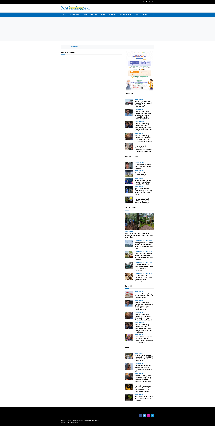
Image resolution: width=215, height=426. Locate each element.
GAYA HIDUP (112, 14)
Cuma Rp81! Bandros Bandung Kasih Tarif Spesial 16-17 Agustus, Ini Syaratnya (144, 267)
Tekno (136, 14)
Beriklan (97, 420)
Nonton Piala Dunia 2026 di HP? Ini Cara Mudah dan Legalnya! (144, 398)
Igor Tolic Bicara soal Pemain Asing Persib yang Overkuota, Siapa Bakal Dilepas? (143, 191)
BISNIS (103, 14)
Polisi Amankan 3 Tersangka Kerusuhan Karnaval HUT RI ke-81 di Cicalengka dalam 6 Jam (143, 148)
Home (64, 14)
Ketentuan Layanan (78, 420)
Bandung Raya (74, 14)
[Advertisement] (107, 29)
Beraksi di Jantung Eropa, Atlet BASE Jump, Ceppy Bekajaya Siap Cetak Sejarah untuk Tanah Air (143, 378)
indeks (144, 14)
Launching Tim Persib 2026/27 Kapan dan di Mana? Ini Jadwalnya (142, 201)
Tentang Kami (64, 420)
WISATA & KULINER (125, 14)
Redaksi (70, 420)
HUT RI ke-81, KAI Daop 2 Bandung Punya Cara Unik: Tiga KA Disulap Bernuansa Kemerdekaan (144, 104)
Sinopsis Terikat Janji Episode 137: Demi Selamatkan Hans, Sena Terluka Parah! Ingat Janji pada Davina (143, 127)
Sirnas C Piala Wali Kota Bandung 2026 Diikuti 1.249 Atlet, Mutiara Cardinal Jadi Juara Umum (144, 358)
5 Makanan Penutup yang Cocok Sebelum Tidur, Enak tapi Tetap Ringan (144, 295)
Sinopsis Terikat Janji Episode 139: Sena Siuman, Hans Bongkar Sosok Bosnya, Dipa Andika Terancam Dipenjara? (144, 115)
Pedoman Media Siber (89, 420)
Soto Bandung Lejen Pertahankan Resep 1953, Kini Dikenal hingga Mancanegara (143, 278)
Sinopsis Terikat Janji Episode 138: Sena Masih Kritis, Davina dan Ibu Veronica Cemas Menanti (143, 138)
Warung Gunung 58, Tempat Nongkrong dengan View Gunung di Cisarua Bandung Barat (144, 245)
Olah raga (94, 14)
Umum (85, 14)
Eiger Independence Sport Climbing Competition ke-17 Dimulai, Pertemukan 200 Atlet (144, 368)
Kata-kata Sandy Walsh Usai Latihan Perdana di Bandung (143, 166)
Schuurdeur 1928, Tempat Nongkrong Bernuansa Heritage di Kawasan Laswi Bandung (144, 256)
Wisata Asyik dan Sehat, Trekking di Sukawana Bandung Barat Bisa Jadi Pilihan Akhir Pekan (139, 235)
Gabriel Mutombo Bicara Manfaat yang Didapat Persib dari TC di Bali (143, 182)
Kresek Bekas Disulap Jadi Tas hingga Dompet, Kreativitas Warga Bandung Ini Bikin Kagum (144, 339)
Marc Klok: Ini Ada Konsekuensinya (141, 174)
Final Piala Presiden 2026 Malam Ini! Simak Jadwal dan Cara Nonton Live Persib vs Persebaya (143, 388)
